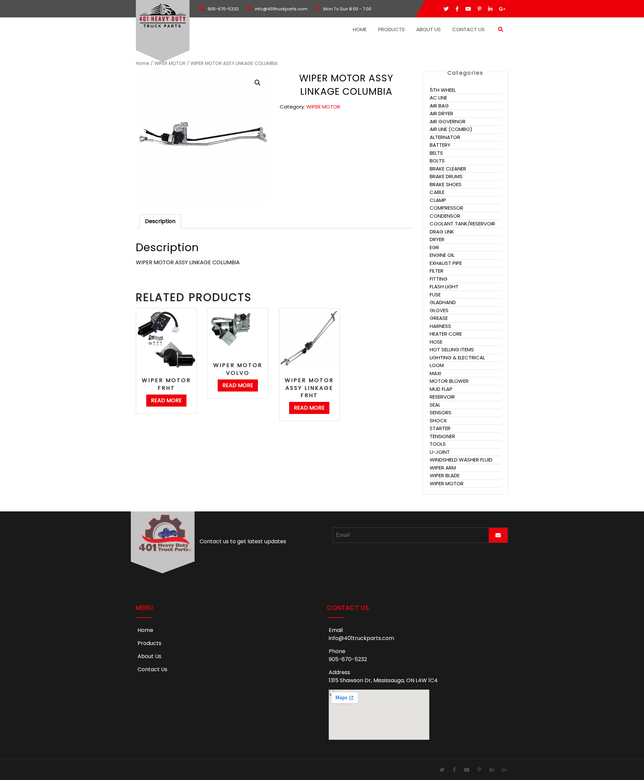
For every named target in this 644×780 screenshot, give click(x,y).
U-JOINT (440, 451)
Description (160, 221)
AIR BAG (439, 105)
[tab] (160, 221)
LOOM (437, 365)
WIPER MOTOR (169, 63)
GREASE (439, 318)
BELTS (436, 152)
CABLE (437, 192)
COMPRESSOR (446, 207)
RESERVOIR (442, 396)
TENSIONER (442, 436)
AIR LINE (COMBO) (451, 129)
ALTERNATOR (445, 137)
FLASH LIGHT (444, 286)
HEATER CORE (446, 333)
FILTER (436, 270)
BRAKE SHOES (446, 184)
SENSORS (440, 412)
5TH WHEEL (443, 89)
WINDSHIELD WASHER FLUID (461, 459)
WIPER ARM (443, 467)
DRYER (437, 239)
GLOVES (439, 310)
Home (360, 29)
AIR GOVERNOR (448, 121)
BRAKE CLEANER (448, 168)
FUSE (435, 294)
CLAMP (438, 200)
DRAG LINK (442, 231)
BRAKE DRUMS (446, 176)
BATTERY (440, 144)
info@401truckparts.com (361, 638)
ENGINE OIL (442, 255)
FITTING (438, 278)
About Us (428, 29)
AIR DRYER (441, 113)
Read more (166, 400)
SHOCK (438, 420)
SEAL (435, 404)
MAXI (435, 373)
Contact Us (468, 29)
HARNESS (440, 326)
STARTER (440, 428)
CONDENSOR (445, 215)
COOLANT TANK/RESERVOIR (462, 223)
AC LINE (438, 97)
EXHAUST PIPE (446, 263)
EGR (434, 247)
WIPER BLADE (445, 475)
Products (391, 29)
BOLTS (437, 160)
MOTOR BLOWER (449, 380)
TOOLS (438, 443)
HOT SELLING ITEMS (452, 349)
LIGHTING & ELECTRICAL (457, 357)
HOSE (436, 341)
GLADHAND (443, 302)
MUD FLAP (441, 389)
